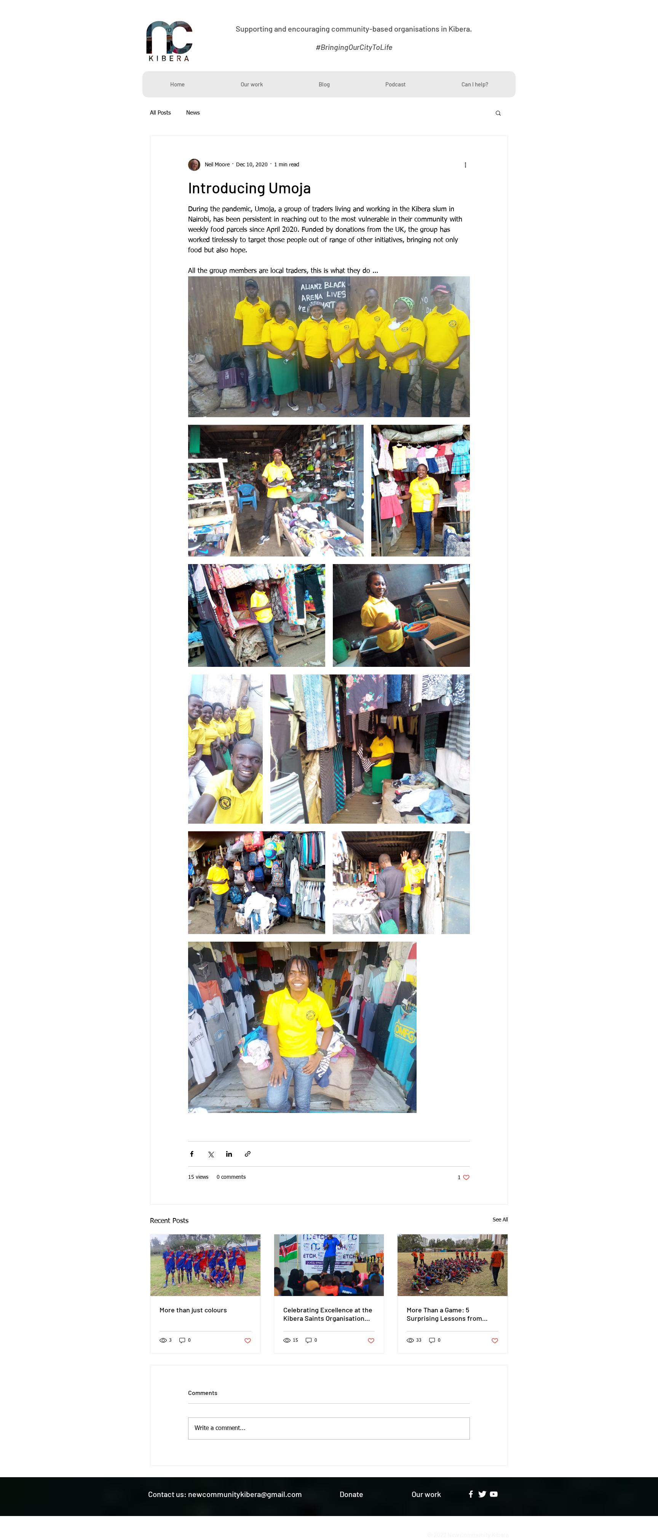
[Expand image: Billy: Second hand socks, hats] (401, 882)
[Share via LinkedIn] (229, 1153)
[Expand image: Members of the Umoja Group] (225, 749)
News (193, 113)
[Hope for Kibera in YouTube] (493, 1494)
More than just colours (193, 1310)
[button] (498, 113)
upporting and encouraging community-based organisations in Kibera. (356, 28)
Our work (426, 1494)
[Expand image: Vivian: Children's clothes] (420, 490)
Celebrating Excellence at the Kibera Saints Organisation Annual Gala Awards (327, 1314)
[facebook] (471, 1494)
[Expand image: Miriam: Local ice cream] (401, 615)
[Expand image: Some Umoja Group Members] (329, 346)
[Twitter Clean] (482, 1494)
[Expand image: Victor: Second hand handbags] (256, 882)
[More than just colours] (205, 1265)
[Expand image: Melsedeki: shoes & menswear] (276, 490)
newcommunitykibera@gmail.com (245, 1494)
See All (500, 1220)
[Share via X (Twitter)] (210, 1153)
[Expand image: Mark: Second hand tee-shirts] (302, 1027)
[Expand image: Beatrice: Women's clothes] (370, 749)
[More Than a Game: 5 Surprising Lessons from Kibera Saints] (453, 1265)
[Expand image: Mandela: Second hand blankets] (256, 615)
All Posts (160, 113)
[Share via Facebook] (191, 1153)
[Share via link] (247, 1153)
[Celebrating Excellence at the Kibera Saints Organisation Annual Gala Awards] (329, 1265)
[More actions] (465, 164)
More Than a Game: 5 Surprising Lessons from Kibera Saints (444, 1314)
